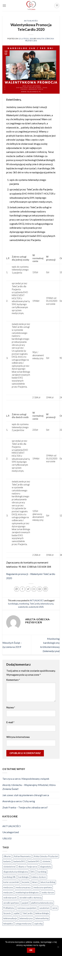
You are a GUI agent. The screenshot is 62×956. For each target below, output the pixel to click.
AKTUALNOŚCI (31, 21)
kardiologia (13, 603)
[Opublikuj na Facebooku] (22, 589)
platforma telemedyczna (42, 903)
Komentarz (13, 680)
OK (31, 950)
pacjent (25, 903)
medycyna (8, 887)
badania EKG (19, 861)
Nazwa (10, 707)
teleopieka (8, 923)
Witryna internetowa (18, 737)
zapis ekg (38, 923)
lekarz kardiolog (48, 882)
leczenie (25, 882)
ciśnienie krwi (9, 866)
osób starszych (10, 897)
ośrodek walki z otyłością (30, 897)
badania (7, 861)
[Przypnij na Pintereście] (39, 589)
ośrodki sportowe (11, 903)
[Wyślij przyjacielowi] (34, 589)
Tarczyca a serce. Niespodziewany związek (25, 778)
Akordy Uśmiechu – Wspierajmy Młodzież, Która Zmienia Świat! (28, 787)
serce (54, 908)
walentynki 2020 (36, 607)
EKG (33, 871)
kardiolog (42, 871)
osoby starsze (48, 892)
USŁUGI (7, 838)
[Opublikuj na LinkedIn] (45, 589)
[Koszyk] (56, 5)
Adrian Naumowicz (22, 856)
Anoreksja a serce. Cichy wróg (18, 801)
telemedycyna (47, 603)
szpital (16, 913)
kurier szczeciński (11, 882)
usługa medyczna (23, 923)
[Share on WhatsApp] (16, 589)
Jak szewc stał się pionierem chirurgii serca (25, 795)
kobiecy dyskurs (38, 877)
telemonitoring (41, 918)
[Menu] (4, 5)
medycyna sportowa (43, 887)
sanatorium (44, 908)
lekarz (35, 882)
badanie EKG (34, 861)
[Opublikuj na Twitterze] (28, 589)
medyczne (8, 892)
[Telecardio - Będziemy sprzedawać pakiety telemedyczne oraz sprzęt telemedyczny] (31, 5)
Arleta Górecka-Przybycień (46, 856)
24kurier (7, 856)
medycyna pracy (23, 887)
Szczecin (7, 913)
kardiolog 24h (9, 877)
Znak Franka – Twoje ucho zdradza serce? (25, 807)
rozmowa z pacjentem (26, 908)
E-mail (10, 722)
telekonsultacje (10, 918)
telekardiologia (42, 913)
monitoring (24, 603)
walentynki (23, 607)
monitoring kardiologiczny (27, 892)
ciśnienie (46, 861)
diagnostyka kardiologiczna (15, 871)
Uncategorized (10, 832)
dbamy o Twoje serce (27, 866)
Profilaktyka (8, 908)
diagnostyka (45, 866)
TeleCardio (35, 603)
